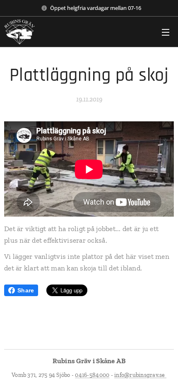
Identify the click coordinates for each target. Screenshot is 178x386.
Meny (165, 32)
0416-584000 (92, 375)
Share (25, 290)
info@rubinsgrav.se (140, 375)
